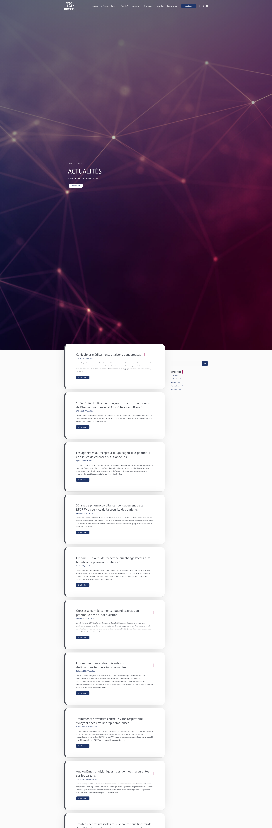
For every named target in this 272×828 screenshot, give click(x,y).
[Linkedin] (207, 6)
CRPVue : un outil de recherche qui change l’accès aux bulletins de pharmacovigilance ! (113, 560)
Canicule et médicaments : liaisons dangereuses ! (109, 354)
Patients (173, 382)
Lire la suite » (83, 377)
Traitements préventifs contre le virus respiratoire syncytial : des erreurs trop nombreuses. (109, 721)
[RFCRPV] (69, 6)
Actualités (90, 358)
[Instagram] (204, 6)
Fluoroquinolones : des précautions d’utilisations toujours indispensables (101, 665)
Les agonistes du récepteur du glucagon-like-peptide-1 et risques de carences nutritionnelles (113, 455)
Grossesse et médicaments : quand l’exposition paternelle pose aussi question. (107, 612)
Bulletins (174, 379)
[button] (116, 6)
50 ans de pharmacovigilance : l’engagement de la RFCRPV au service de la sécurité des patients (109, 507)
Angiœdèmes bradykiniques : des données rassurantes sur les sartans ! (112, 773)
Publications (175, 386)
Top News (174, 389)
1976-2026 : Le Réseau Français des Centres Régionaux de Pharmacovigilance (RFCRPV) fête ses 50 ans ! (113, 405)
